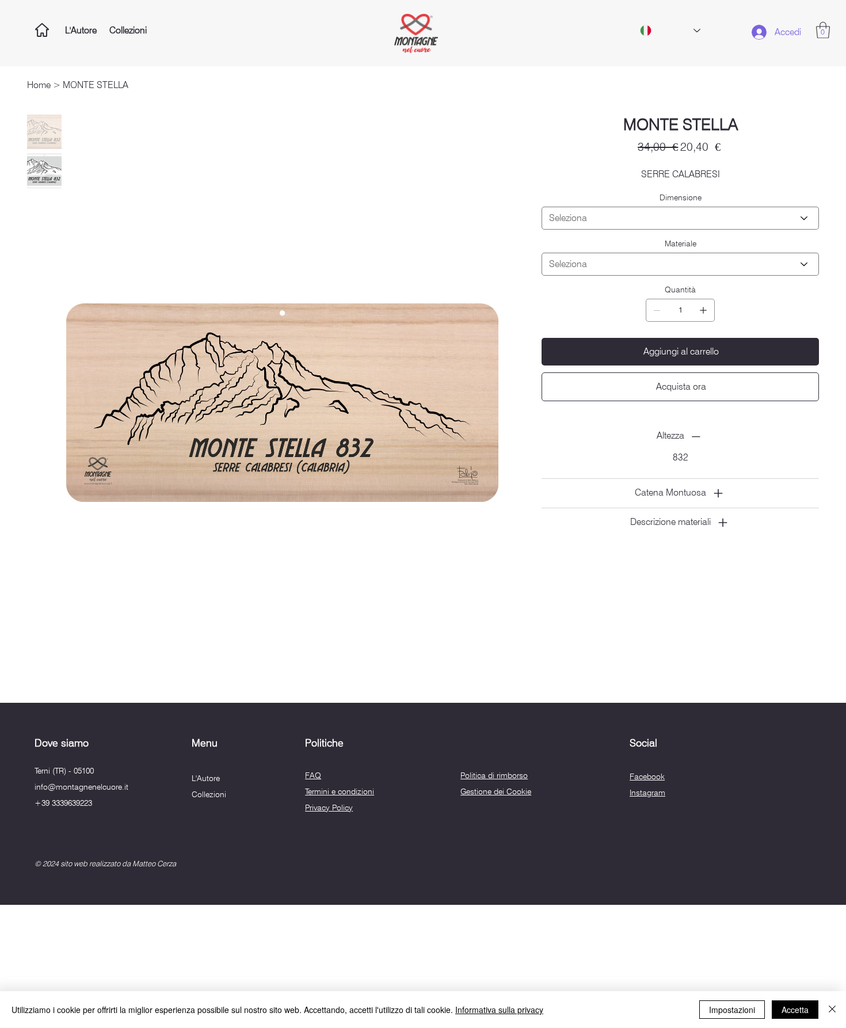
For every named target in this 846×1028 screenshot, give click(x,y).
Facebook (647, 776)
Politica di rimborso (494, 775)
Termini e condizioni (339, 791)
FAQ (313, 775)
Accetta (795, 1009)
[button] (823, 30)
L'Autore (206, 778)
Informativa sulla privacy (499, 1009)
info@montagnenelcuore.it (81, 786)
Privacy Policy (329, 807)
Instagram (647, 792)
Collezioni (209, 794)
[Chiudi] (832, 1009)
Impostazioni (732, 1009)
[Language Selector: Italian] (670, 30)
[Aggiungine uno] (703, 310)
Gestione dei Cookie (495, 791)
